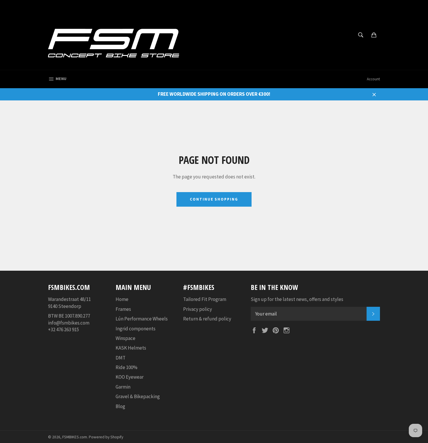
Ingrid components (135, 328)
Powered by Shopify (106, 437)
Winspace (125, 338)
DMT (120, 358)
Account (373, 79)
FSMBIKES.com (74, 437)
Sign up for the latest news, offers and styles (297, 299)
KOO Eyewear (130, 377)
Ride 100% (126, 367)
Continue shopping (214, 199)
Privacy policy (197, 309)
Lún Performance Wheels (142, 319)
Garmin (123, 387)
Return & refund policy (207, 319)
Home (122, 299)
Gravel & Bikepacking (138, 396)
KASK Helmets (131, 348)
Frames (123, 309)
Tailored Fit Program (204, 299)
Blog (120, 406)
